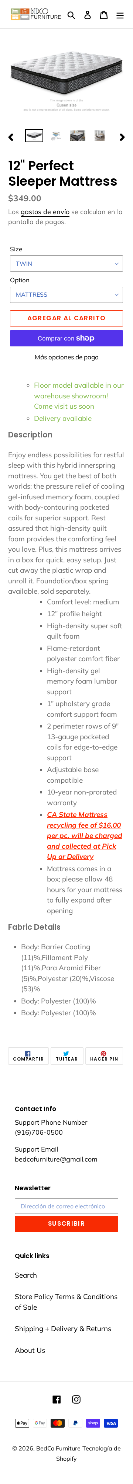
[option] (34, 137)
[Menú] (120, 14)
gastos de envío (45, 211)
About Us (30, 1350)
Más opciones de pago (67, 357)
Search (26, 1275)
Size (16, 249)
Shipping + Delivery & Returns (63, 1328)
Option (20, 280)
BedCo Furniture (58, 1448)
